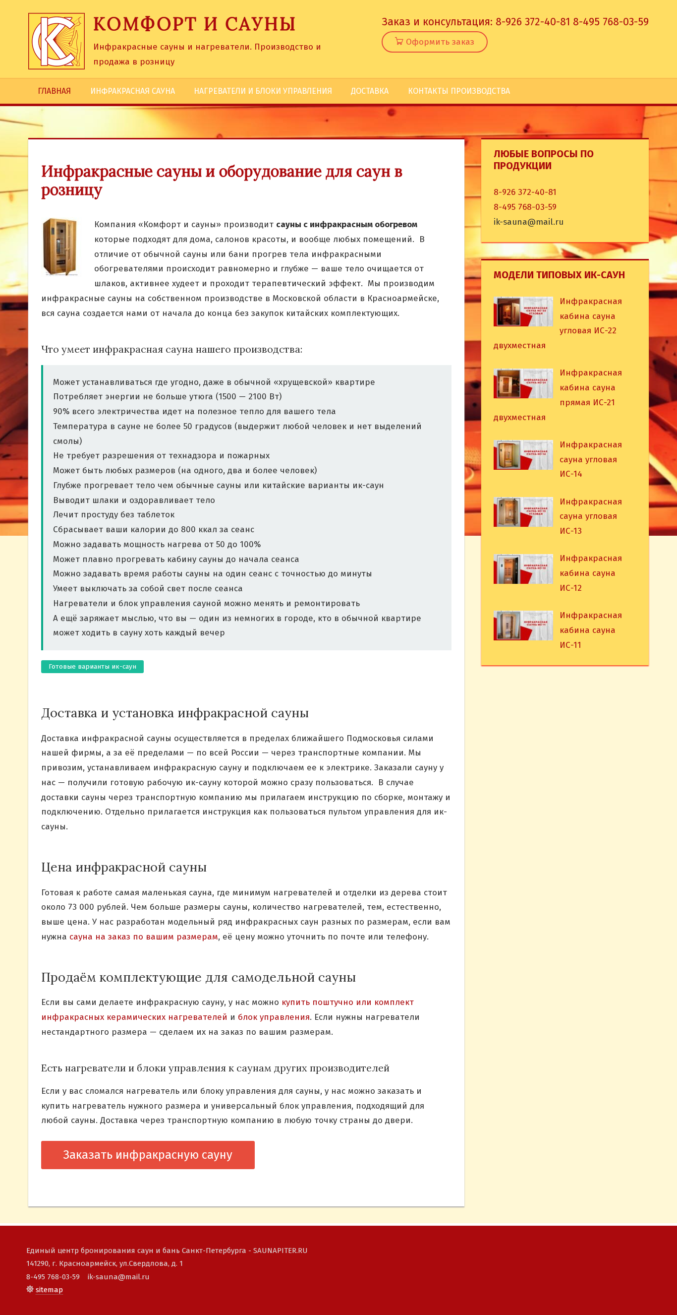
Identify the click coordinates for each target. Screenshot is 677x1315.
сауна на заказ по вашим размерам (143, 937)
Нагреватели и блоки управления (263, 91)
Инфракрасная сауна (132, 91)
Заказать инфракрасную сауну (147, 1155)
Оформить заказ (438, 42)
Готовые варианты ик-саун (92, 666)
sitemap (49, 1289)
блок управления (274, 1017)
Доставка (370, 91)
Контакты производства (459, 91)
